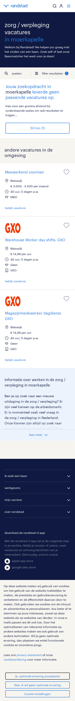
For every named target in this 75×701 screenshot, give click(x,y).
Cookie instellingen (37, 694)
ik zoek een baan (16, 475)
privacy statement (29, 655)
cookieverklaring (15, 659)
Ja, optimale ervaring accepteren (37, 676)
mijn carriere (13, 499)
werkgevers (12, 487)
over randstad (14, 511)
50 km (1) (37, 128)
